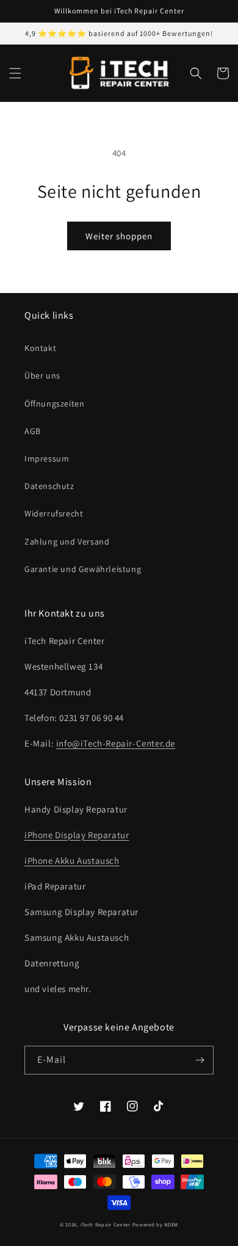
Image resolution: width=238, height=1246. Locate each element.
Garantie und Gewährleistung (82, 568)
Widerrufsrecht (53, 513)
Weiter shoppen (119, 236)
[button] (15, 73)
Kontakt (40, 347)
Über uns (42, 375)
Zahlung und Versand (66, 541)
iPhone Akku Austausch (72, 860)
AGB (32, 431)
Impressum (46, 458)
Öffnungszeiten (54, 403)
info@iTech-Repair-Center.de (115, 743)
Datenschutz (49, 485)
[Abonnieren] (199, 1060)
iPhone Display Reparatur (76, 835)
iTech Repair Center (106, 1224)
